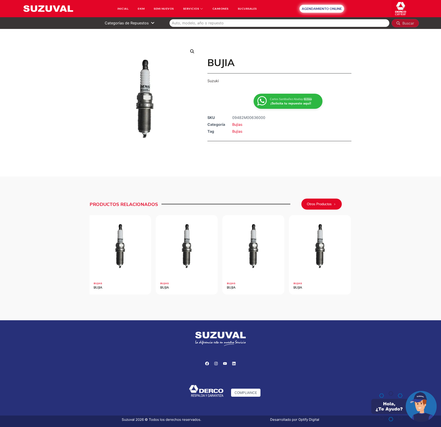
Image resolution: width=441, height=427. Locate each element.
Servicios (191, 8)
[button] (192, 51)
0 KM (141, 8)
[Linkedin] (234, 364)
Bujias (237, 124)
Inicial (123, 8)
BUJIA (98, 287)
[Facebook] (207, 364)
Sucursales (247, 8)
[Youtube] (225, 364)
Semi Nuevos (164, 8)
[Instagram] (216, 364)
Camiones (220, 8)
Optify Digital (308, 419)
